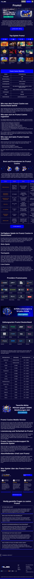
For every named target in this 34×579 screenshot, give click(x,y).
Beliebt (4, 39)
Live (12, 39)
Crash (20, 39)
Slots (29, 39)
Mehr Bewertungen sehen (17, 494)
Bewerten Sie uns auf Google (26, 475)
